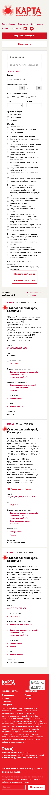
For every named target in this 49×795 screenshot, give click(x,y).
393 (12, 348)
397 (16, 496)
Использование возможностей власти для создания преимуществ (23, 387)
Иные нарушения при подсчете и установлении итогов (23, 256)
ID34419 (10, 302)
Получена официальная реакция (23, 129)
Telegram (29, 695)
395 (25, 348)
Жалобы (5, 28)
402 (28, 496)
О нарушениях (37, 24)
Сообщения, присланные (17, 84)
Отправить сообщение (24, 35)
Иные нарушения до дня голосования (25, 178)
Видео (12, 97)
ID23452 (10, 552)
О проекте (16, 28)
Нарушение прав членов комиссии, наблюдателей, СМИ (24, 168)
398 (20, 496)
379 (20, 348)
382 (20, 608)
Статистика (23, 24)
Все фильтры (15, 71)
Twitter (28, 698)
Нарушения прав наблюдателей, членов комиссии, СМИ (23, 202)
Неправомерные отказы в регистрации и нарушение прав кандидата (25, 145)
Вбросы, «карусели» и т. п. (20, 206)
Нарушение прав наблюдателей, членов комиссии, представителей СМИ (24, 374)
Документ (32, 97)
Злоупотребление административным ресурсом (25, 140)
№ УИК (29, 101)
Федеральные (15, 114)
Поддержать (24, 44)
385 (16, 348)
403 (33, 496)
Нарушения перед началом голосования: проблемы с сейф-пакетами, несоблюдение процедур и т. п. (25, 191)
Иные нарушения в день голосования (25, 227)
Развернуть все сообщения (34, 294)
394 (16, 608)
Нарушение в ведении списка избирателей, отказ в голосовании (23, 215)
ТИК (9, 101)
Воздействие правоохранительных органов (24, 174)
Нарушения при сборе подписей (23, 181)
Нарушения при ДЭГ (18, 230)
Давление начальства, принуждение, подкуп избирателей (24, 158)
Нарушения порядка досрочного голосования (23, 163)
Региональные (15, 117)
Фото (22, 97)
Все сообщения (8, 24)
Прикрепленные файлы (17, 93)
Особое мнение (16, 132)
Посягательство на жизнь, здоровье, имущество (24, 267)
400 (24, 496)
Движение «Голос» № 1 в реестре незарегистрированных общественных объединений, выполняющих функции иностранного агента (23, 755)
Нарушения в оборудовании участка (24, 198)
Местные (13, 120)
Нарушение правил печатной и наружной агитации (22, 153)
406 (8, 608)
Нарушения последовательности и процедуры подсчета (24, 237)
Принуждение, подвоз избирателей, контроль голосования (24, 220)
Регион (10, 75)
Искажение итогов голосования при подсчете (24, 243)
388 (8, 496)
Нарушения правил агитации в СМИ (24, 149)
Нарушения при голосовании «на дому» (23, 209)
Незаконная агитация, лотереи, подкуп (25, 224)
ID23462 (10, 424)
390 (8, 348)
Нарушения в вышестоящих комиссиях (25, 252)
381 (25, 608)
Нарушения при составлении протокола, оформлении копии (22, 248)
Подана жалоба (16, 127)
